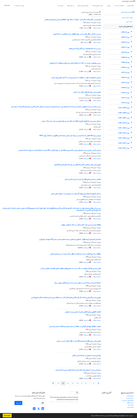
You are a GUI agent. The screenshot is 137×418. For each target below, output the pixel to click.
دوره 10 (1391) (125, 102)
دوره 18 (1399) (125, 62)
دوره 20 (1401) (125, 52)
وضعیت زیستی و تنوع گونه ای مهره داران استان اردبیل (83, 179)
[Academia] (38, 409)
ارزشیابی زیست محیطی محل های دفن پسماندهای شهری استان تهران (78, 369)
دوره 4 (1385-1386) (124, 133)
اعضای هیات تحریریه (128, 400)
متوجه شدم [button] (7, 415)
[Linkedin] (42, 409)
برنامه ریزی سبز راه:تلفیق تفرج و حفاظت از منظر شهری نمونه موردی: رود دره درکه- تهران (71, 121)
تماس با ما (60, 5)
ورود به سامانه (19, 5)
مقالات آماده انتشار (127, 17)
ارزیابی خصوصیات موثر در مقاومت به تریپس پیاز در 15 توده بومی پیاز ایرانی (76, 77)
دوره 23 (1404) (125, 37)
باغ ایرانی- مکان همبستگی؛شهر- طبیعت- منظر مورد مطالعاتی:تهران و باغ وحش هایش (73, 19)
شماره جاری (129, 21)
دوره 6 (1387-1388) (124, 122)
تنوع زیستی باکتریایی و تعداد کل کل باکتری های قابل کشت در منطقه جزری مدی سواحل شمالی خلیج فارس (66, 297)
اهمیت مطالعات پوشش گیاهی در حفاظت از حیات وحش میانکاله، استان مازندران (75, 326)
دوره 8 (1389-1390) (124, 112)
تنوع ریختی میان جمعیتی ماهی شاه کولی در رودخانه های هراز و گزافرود (77, 164)
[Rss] (34, 409)
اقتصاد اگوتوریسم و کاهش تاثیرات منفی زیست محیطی (83, 311)
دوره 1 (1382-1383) (124, 148)
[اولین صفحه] (98, 383)
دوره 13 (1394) (125, 87)
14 (58, 383)
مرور (109, 5)
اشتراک (18, 403)
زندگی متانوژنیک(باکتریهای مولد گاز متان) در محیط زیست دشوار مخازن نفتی (76, 193)
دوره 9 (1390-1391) (124, 107)
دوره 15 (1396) (125, 77)
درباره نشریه (130, 398)
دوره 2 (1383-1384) (124, 143)
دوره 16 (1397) (125, 72)
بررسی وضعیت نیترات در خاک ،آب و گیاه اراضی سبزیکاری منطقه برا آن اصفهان (75, 63)
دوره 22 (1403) (125, 42)
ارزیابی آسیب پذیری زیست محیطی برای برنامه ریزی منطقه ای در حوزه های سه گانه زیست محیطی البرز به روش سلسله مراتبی (60, 150)
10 (77, 383)
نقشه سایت (130, 407)
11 (73, 383)
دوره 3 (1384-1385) (124, 138)
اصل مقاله (84, 27)
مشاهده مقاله (97, 27)
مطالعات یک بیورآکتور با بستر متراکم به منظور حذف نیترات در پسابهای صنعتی (75, 253)
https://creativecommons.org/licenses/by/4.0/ (64, 401)
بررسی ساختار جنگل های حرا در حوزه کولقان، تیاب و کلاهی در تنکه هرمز (77, 34)
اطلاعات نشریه (119, 5)
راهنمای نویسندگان (82, 5)
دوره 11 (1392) (125, 97)
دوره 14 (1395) (125, 82)
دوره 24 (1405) (125, 32)
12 (68, 383)
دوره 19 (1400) (125, 57)
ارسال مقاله (70, 5)
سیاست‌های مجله (98, 5)
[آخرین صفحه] (53, 383)
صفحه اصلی (130, 5)
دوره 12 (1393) (125, 92)
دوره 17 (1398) (125, 67)
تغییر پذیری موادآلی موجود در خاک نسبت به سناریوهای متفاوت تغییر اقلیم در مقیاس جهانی (71, 268)
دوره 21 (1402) (125, 47)
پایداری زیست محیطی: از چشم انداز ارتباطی (86, 355)
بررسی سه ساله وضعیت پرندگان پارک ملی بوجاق (85, 48)
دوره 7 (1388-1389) (124, 117)
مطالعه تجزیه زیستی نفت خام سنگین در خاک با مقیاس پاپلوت (81, 224)
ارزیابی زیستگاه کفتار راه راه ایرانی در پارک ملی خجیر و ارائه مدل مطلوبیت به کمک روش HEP (70, 135)
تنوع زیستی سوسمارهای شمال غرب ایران (87, 92)
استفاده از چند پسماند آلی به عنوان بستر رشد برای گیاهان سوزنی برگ (77, 282)
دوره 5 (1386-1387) (124, 127)
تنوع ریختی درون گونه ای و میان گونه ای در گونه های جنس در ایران (79, 340)
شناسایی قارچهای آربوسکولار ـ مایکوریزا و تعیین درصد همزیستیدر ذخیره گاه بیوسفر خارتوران (70, 239)
